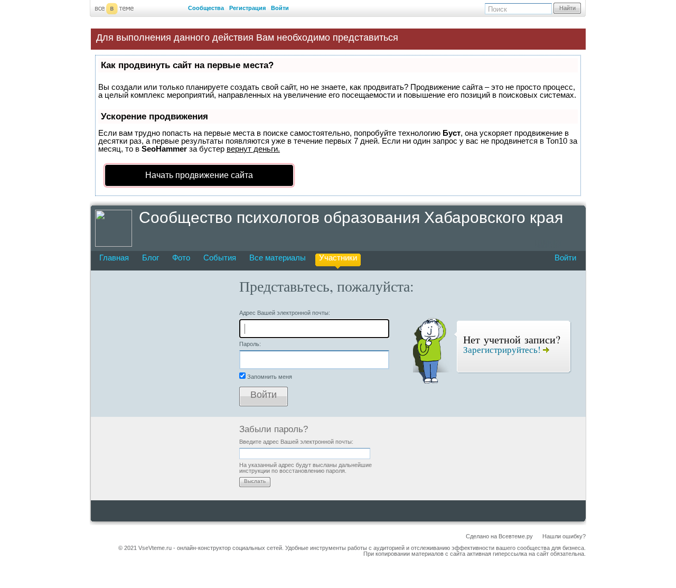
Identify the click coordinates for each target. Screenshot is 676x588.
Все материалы (277, 257)
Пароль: (250, 344)
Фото (181, 257)
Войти (280, 8)
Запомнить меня (269, 377)
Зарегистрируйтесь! (503, 349)
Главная (114, 257)
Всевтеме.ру (516, 536)
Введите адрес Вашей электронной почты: (296, 441)
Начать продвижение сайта (199, 175)
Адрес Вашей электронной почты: (284, 313)
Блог (150, 257)
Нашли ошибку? (564, 536)
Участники (338, 257)
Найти (567, 8)
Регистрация (247, 8)
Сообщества (206, 8)
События (219, 257)
